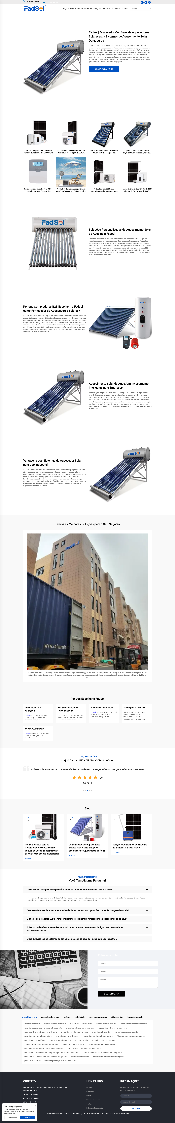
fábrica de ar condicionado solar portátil (131, 1036)
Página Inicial (68, 8)
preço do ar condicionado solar (55, 1024)
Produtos (79, 8)
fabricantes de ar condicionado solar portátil (108, 1057)
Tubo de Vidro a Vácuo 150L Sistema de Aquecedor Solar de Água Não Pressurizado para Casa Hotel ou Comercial (104, 152)
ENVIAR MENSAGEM (111, 994)
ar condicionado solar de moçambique (80, 1028)
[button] (83, 790)
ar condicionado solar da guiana (103, 1040)
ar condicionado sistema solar (81, 1024)
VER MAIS (28, 858)
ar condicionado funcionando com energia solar (85, 1048)
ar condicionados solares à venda (126, 1032)
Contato (124, 8)
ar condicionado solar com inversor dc (74, 1032)
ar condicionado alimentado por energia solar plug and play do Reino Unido (51, 1053)
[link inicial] (34, 8)
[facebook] (145, 2)
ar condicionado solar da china (106, 1024)
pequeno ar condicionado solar (74, 1044)
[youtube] (149, 2)
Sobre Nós (89, 8)
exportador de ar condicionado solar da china (40, 1032)
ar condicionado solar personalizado (102, 1044)
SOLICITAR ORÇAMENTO (104, 69)
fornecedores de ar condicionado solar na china (41, 1044)
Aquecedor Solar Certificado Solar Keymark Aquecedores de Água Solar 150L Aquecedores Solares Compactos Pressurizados (137, 152)
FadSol (27, 715)
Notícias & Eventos (111, 8)
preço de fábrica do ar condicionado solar (112, 1028)
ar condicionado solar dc (101, 1032)
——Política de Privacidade (119, 1114)
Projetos (98, 8)
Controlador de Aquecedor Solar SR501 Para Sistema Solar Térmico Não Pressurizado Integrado (38, 190)
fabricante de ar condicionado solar (134, 1024)
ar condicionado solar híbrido (34, 1040)
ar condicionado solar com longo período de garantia (43, 1028)
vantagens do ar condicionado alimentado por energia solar (45, 1057)
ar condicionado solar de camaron (68, 1036)
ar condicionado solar (32, 1024)
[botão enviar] (150, 8)
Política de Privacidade (94, 1108)
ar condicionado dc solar (80, 1057)
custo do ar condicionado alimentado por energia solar (68, 1040)
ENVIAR (135, 1108)
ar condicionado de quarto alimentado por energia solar (102, 1053)
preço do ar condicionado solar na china (98, 1036)
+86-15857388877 (32, 1)
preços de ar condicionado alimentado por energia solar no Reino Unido (50, 1061)
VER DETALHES (38, 133)
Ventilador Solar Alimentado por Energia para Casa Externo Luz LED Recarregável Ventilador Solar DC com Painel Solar (71, 190)
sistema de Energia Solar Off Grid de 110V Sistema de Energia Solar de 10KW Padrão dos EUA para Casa (137, 190)
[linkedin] (142, 2)
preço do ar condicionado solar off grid (38, 1036)
